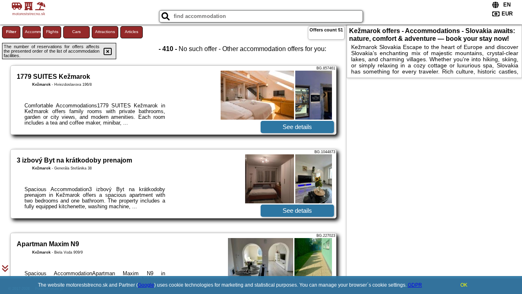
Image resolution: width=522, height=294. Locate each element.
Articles (131, 31)
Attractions (105, 31)
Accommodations (33, 31)
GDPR (415, 285)
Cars (76, 31)
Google (146, 285)
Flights (52, 31)
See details (297, 126)
